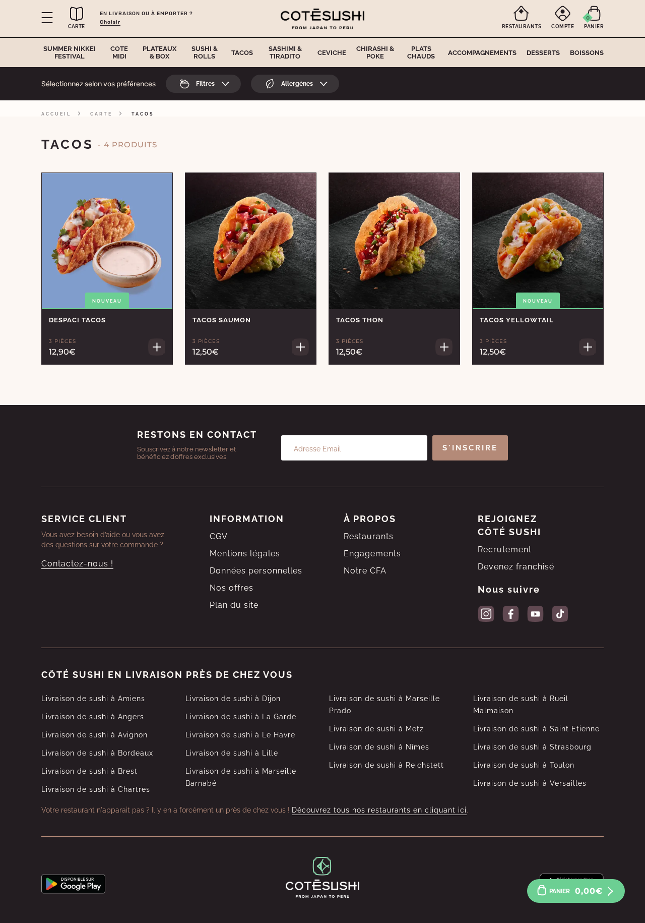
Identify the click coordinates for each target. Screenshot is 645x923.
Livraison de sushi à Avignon (94, 735)
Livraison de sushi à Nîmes (379, 747)
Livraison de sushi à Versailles (530, 783)
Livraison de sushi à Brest (89, 771)
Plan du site (234, 605)
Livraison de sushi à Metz (376, 729)
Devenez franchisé (516, 566)
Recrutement (505, 549)
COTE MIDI (119, 52)
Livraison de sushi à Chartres (95, 789)
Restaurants (369, 536)
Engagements (372, 553)
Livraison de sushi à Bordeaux (97, 753)
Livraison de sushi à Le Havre (240, 735)
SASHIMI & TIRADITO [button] (285, 52)
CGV (219, 536)
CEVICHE (331, 52)
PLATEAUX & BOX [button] (159, 52)
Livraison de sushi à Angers (92, 717)
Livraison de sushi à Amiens (93, 699)
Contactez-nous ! (77, 563)
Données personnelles (256, 570)
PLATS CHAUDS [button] (421, 52)
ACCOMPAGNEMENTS (482, 52)
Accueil (56, 114)
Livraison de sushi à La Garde (240, 717)
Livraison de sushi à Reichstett (386, 765)
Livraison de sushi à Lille (231, 753)
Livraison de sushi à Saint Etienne (536, 729)
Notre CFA (365, 570)
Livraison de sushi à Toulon (523, 765)
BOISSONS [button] (587, 52)
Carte (101, 114)
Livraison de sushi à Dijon (233, 699)
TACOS (242, 52)
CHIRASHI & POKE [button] (375, 52)
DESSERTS (543, 52)
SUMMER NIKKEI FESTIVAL (69, 52)
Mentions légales (245, 553)
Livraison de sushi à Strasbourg (532, 747)
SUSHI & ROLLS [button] (204, 52)
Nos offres (231, 588)
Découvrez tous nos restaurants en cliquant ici (379, 810)
